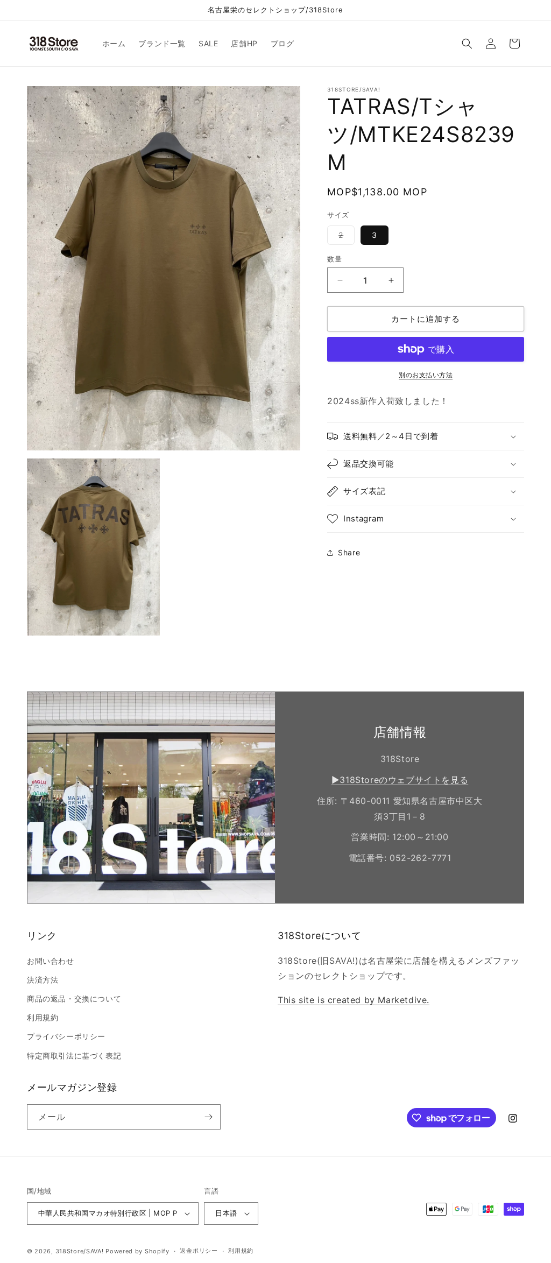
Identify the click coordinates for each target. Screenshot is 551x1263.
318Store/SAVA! (79, 1251)
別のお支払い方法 (426, 375)
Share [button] (349, 552)
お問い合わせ (50, 960)
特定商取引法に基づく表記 (74, 1055)
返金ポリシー (198, 1250)
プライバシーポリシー (66, 1036)
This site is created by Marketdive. (353, 999)
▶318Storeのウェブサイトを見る (399, 779)
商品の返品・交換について (74, 998)
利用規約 (42, 1017)
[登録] (208, 1117)
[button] (467, 43)
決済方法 (42, 979)
